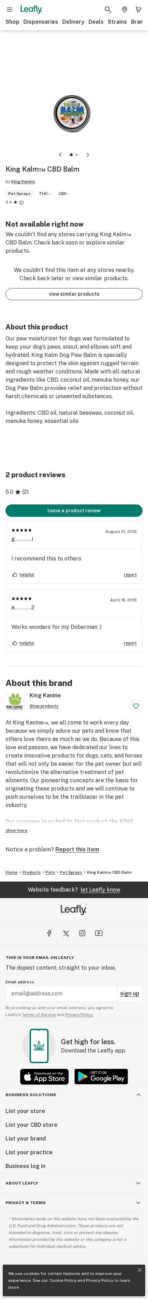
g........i (22, 539)
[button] (71, 154)
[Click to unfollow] (135, 706)
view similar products (74, 294)
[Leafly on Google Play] (101, 1077)
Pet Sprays (71, 872)
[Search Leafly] (108, 10)
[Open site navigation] (10, 10)
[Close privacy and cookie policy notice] (139, 1270)
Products (31, 872)
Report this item (77, 849)
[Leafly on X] (65, 933)
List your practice (29, 1152)
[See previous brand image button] (60, 155)
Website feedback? (74, 889)
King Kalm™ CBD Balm (109, 872)
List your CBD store (31, 1125)
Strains (117, 22)
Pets (50, 872)
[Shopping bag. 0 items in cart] (138, 10)
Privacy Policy (99, 1280)
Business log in (25, 1166)
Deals (96, 22)
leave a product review (74, 510)
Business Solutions (31, 1094)
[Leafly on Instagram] (82, 933)
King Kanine (23, 181)
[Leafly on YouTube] (99, 933)
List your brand (26, 1138)
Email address (20, 982)
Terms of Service (39, 1014)
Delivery (73, 22)
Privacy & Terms (26, 1202)
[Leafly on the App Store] (44, 1077)
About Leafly (22, 1183)
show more (17, 830)
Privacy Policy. (79, 1014)
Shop (12, 22)
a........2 (23, 607)
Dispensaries (40, 22)
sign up (129, 993)
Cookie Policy (62, 1280)
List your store (25, 1111)
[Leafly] (31, 10)
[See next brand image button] (88, 155)
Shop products (44, 705)
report (130, 574)
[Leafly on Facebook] (49, 933)
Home (12, 872)
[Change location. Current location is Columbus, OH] (124, 10)
